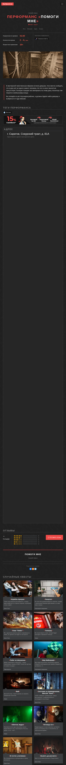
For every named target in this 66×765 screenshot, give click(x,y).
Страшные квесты (43, 38)
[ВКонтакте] (31, 569)
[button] (61, 53)
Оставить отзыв (55, 537)
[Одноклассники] (33, 569)
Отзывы (41, 28)
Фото (24, 28)
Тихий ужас (33, 13)
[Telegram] (35, 569)
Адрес (35, 28)
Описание (29, 28)
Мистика (8, 112)
